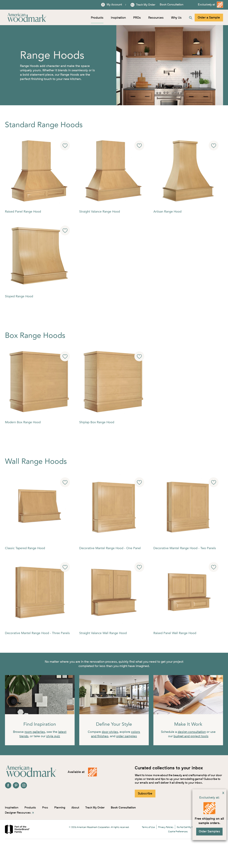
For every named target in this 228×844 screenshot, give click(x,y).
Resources (156, 17)
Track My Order (95, 807)
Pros (45, 807)
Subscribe (145, 793)
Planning (59, 807)
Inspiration (118, 17)
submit (65, 145)
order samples (126, 736)
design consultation (192, 731)
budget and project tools (191, 736)
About (75, 807)
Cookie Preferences (178, 831)
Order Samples (209, 831)
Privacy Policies (165, 827)
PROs (137, 17)
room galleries (35, 731)
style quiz (53, 736)
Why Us (176, 17)
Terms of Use (148, 827)
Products (97, 17)
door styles (110, 731)
